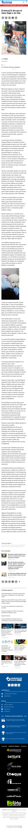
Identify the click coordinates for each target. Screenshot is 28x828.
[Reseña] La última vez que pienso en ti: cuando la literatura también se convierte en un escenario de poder (7, 632)
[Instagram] (12, 685)
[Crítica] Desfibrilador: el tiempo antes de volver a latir (6, 663)
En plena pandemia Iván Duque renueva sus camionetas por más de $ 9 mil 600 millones (12, 619)
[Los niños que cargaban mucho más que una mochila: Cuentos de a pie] (3, 574)
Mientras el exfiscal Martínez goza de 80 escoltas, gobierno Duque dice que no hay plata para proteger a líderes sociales (13, 601)
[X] (9, 17)
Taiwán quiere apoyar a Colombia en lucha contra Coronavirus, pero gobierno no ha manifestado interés (13, 595)
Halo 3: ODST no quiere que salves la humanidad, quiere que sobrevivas (20, 631)
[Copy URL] (16, 17)
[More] (19, 581)
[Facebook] (2, 17)
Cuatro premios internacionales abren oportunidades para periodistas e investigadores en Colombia (7, 648)
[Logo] (6, 2)
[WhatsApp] (6, 17)
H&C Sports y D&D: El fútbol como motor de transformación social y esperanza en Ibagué (16, 556)
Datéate (6, 58)
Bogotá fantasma (5, 615)
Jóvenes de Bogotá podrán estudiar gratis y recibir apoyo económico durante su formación (20, 663)
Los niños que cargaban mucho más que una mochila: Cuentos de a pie (17, 574)
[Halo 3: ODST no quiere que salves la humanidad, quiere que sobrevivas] (20, 626)
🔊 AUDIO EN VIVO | (20, 5)
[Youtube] (19, 685)
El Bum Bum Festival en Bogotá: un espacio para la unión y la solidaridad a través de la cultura (20, 648)
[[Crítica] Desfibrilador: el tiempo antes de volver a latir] (7, 657)
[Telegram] (12, 17)
